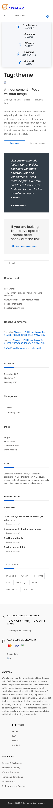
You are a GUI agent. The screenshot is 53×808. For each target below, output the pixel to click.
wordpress (28, 589)
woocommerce (12, 589)
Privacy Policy (8, 781)
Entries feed (9, 441)
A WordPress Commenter (15, 348)
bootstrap (38, 576)
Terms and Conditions (12, 777)
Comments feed (11, 445)
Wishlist (15, 741)
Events (7, 100)
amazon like (11, 576)
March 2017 (9, 378)
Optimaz (26, 803)
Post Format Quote (13, 304)
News (13, 100)
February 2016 (10, 382)
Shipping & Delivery (11, 768)
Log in (7, 437)
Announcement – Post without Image (21, 92)
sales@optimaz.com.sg (20, 630)
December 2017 (11, 374)
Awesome (25, 576)
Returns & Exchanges (12, 763)
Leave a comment (38, 143)
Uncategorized (23, 100)
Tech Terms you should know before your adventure (23, 294)
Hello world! (9, 289)
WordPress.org (10, 450)
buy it (8, 582)
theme (34, 582)
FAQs (14, 736)
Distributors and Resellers (14, 786)
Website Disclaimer (11, 772)
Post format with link (14, 308)
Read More (14, 143)
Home (15, 731)
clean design (20, 582)
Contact (16, 745)
